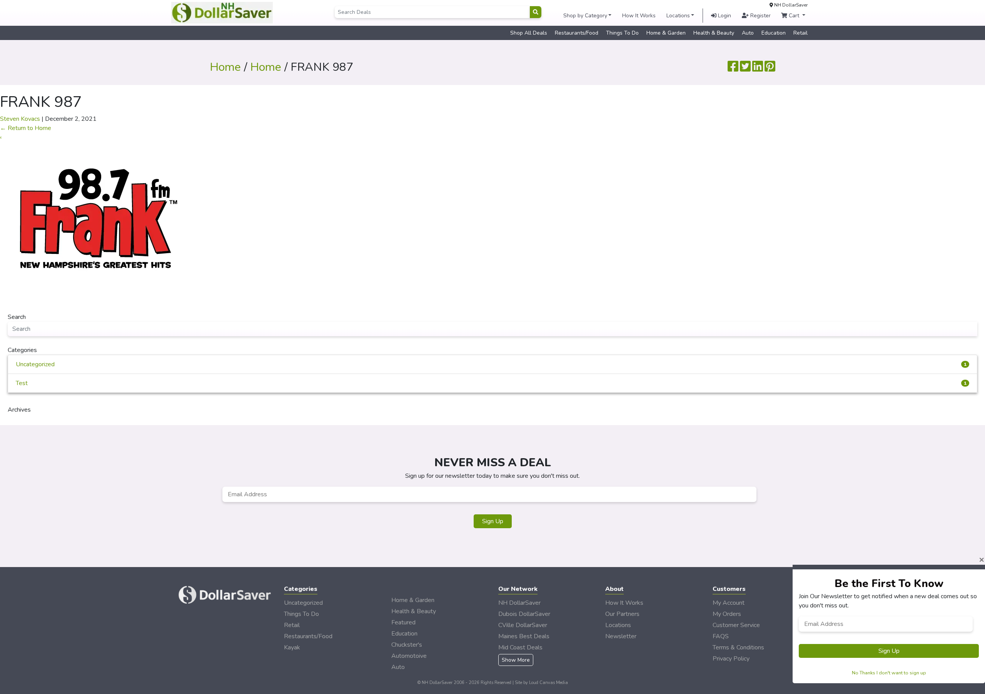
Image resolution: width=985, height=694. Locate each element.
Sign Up (492, 521)
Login (723, 15)
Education (773, 33)
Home (225, 67)
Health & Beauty (713, 33)
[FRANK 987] (96, 216)
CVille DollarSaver (522, 625)
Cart (794, 15)
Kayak (292, 647)
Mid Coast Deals (520, 647)
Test (491, 383)
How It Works (639, 15)
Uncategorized (491, 364)
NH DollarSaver (519, 603)
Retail (800, 33)
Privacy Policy (731, 658)
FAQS (721, 636)
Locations (678, 15)
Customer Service (736, 625)
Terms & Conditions (738, 647)
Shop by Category (585, 15)
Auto (748, 33)
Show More (516, 660)
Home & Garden (666, 33)
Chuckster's (406, 645)
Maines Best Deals (523, 636)
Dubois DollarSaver (524, 614)
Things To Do (622, 33)
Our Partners (622, 614)
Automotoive (409, 656)
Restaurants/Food (576, 33)
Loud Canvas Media (548, 683)
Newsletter (620, 636)
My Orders (727, 614)
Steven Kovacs (20, 119)
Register (760, 15)
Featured (403, 622)
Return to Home (25, 128)
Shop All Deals (528, 33)
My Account (729, 603)
